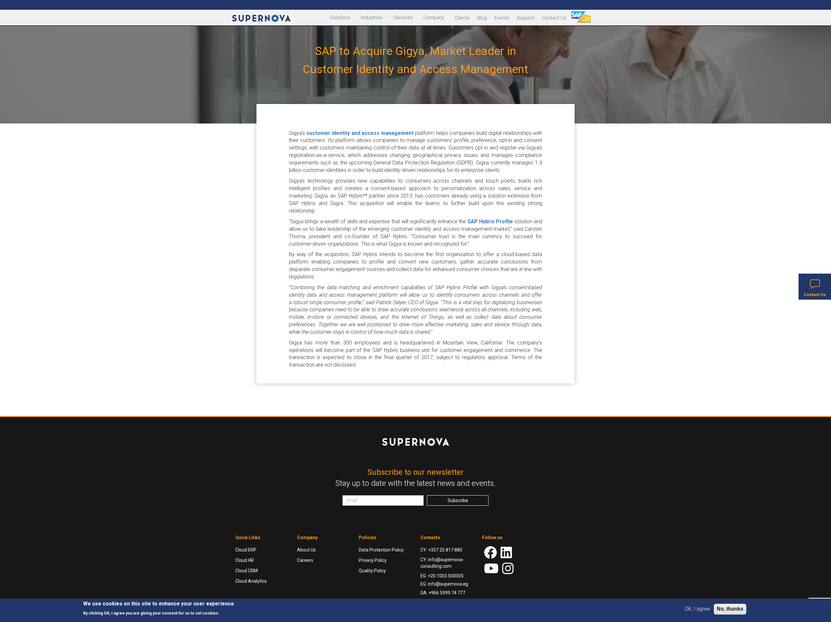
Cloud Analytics (251, 581)
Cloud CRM (246, 570)
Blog (482, 18)
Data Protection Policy (381, 549)
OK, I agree (697, 609)
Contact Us (554, 18)
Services (403, 17)
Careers (305, 560)
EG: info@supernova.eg (444, 584)
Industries (371, 17)
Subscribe (458, 500)
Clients (462, 18)
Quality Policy (372, 570)
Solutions (340, 17)
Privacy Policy (373, 560)
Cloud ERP (245, 549)
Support (525, 18)
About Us (306, 549)
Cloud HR (244, 560)
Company (433, 17)
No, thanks (730, 609)
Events (501, 18)
